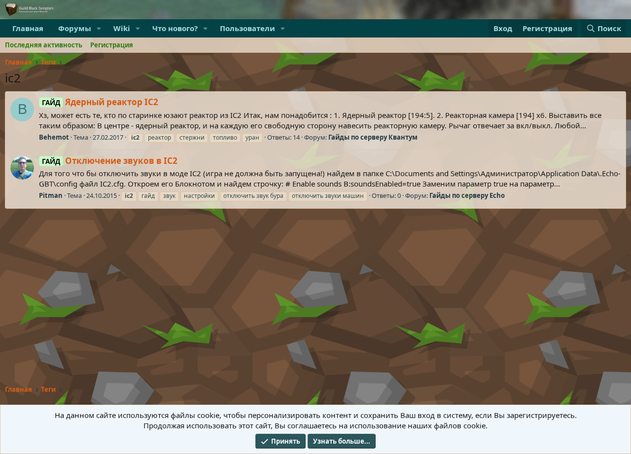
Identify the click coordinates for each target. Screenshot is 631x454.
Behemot (54, 137)
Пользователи (247, 28)
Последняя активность (43, 44)
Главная (27, 28)
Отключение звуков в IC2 (109, 160)
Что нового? (175, 28)
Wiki (121, 28)
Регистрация (111, 44)
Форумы (74, 28)
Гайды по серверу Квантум (373, 137)
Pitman (51, 195)
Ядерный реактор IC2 (100, 102)
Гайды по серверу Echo (467, 195)
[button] (99, 28)
